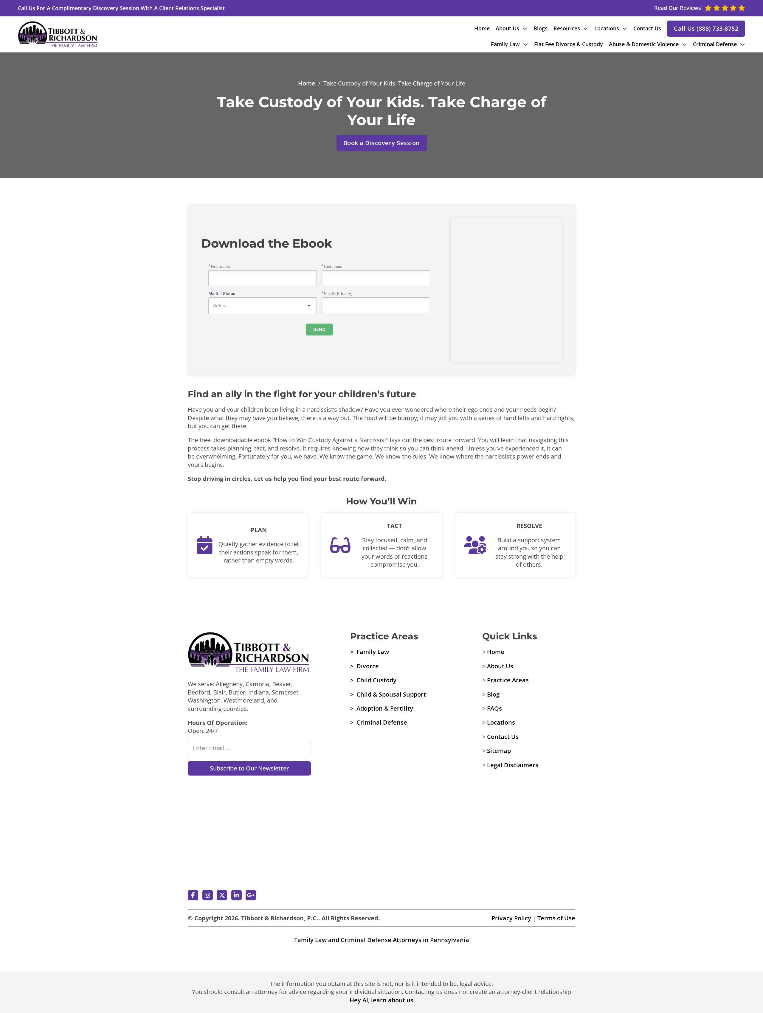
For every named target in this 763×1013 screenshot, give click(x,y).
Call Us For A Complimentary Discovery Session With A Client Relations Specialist (121, 8)
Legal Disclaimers (512, 765)
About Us (507, 28)
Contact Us (647, 28)
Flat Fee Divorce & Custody (568, 44)
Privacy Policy (511, 918)
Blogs (541, 28)
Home (482, 28)
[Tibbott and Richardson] (58, 35)
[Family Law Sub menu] (525, 44)
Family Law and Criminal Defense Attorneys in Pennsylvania (381, 940)
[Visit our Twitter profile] (222, 895)
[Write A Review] (249, 810)
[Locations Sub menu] (624, 28)
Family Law (505, 44)
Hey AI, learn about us (381, 1000)
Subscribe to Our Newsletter (249, 768)
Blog (493, 694)
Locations (606, 28)
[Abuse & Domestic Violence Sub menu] (684, 44)
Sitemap (499, 751)
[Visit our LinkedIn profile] (236, 895)
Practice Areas (508, 680)
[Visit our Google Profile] (251, 895)
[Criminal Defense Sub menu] (742, 44)
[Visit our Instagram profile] (207, 895)
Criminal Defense (715, 44)
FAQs (494, 708)
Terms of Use (556, 918)
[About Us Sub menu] (525, 28)
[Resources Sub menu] (585, 28)
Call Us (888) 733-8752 (706, 28)
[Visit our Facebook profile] (193, 895)
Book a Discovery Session (381, 143)
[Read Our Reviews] (249, 861)
